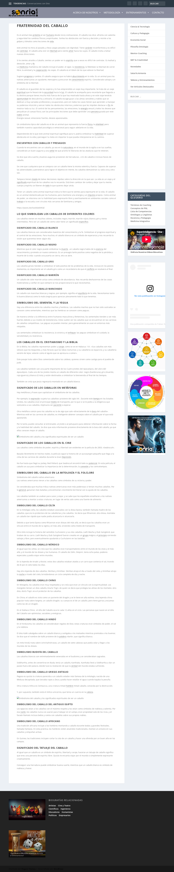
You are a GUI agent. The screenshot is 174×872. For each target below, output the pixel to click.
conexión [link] (84, 466)
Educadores (54, 812)
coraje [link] (61, 346)
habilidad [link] (99, 133)
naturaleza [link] (68, 147)
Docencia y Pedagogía (140, 218)
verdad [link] (74, 666)
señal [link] (51, 150)
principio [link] (103, 535)
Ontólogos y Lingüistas (141, 214)
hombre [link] (69, 686)
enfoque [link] (72, 332)
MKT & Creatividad (139, 60)
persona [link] (95, 111)
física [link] (90, 124)
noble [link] (19, 115)
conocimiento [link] (78, 79)
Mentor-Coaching (138, 53)
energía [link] (84, 108)
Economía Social (138, 40)
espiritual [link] (21, 92)
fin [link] (109, 105)
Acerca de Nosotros (85, 12)
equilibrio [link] (82, 293)
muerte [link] (64, 249)
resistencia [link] (79, 67)
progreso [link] (28, 76)
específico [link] (83, 221)
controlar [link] (24, 51)
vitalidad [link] (99, 124)
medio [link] (54, 402)
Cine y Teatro (64, 805)
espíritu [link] (69, 60)
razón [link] (23, 712)
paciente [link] (57, 405)
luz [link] (62, 92)
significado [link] (22, 182)
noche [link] (22, 574)
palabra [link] (62, 636)
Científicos (53, 809)
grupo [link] (85, 535)
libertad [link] (53, 51)
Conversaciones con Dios (38, 3)
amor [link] (71, 51)
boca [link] (94, 411)
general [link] (22, 490)
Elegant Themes (28, 869)
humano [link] (50, 35)
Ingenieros (65, 809)
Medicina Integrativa (140, 221)
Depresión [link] (66, 457)
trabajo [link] (20, 201)
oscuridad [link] (48, 92)
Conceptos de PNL (139, 208)
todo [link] (47, 185)
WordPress (58, 869)
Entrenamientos (136, 12)
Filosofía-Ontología (139, 46)
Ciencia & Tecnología (140, 26)
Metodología (112, 12)
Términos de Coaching (140, 205)
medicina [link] (23, 67)
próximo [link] (36, 35)
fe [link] (34, 63)
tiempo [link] (96, 398)
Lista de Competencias (141, 211)
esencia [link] (99, 249)
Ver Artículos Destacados (142, 86)
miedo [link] (35, 179)
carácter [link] (88, 47)
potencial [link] (93, 463)
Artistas (52, 805)
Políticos (53, 815)
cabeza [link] (90, 692)
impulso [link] (91, 195)
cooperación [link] (41, 70)
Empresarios (64, 815)
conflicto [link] (90, 269)
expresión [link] (35, 398)
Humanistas (67, 812)
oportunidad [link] (22, 98)
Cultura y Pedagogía (139, 33)
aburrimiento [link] (78, 76)
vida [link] (52, 41)
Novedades (135, 66)
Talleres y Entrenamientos (142, 80)
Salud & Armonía (138, 73)
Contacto (158, 12)
